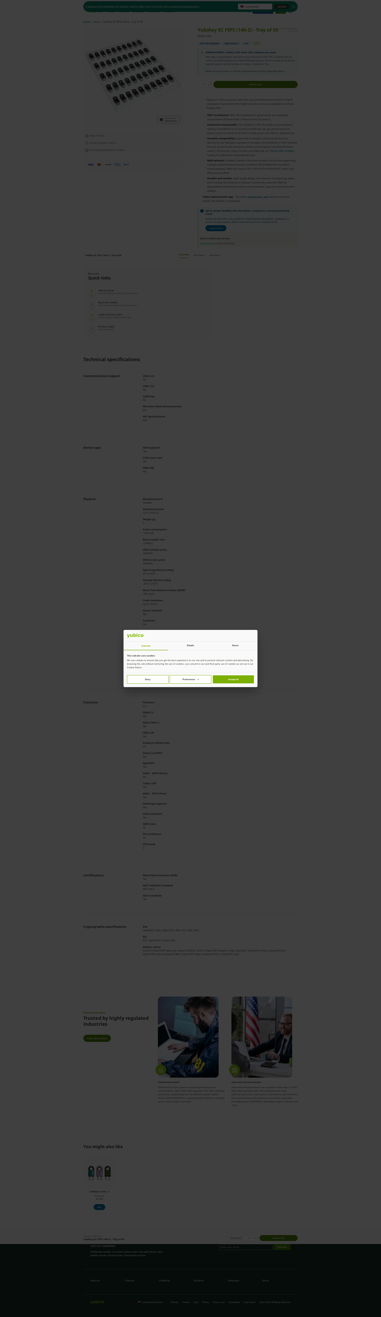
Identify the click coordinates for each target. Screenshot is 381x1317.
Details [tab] (190, 645)
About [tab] (235, 645)
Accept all (233, 679)
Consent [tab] (145, 646)
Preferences (188, 679)
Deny (147, 679)
